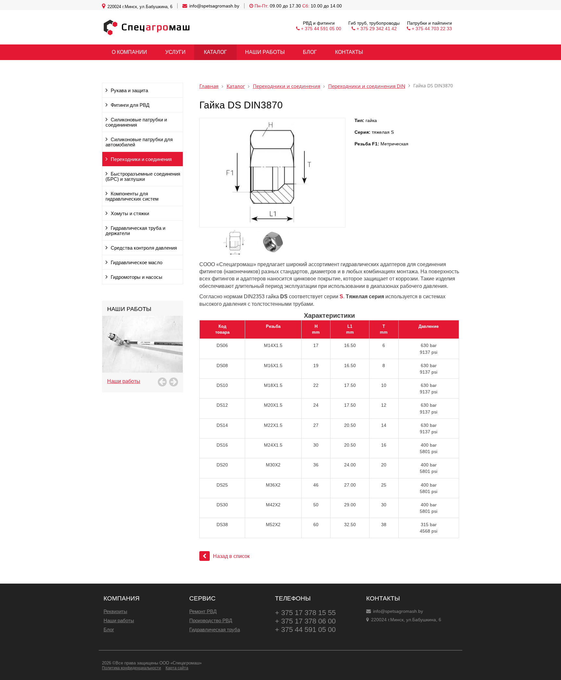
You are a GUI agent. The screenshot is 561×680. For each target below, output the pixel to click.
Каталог (236, 86)
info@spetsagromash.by (214, 5)
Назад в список (231, 556)
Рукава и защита (129, 90)
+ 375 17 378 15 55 (305, 613)
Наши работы (123, 381)
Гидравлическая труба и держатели (135, 231)
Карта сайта (177, 668)
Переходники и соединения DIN (366, 86)
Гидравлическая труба (214, 629)
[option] (142, 351)
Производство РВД (210, 620)
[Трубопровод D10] (142, 351)
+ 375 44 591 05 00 (321, 28)
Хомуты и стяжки (130, 213)
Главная (208, 86)
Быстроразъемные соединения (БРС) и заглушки (143, 176)
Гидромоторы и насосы (136, 277)
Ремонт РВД (203, 611)
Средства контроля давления (144, 248)
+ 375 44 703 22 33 (432, 28)
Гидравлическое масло (136, 262)
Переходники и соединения (141, 159)
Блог (109, 629)
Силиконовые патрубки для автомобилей (139, 142)
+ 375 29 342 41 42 (376, 28)
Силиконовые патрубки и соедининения (136, 122)
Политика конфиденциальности (131, 668)
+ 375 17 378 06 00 (305, 621)
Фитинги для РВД (130, 105)
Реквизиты (115, 611)
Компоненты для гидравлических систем (132, 196)
